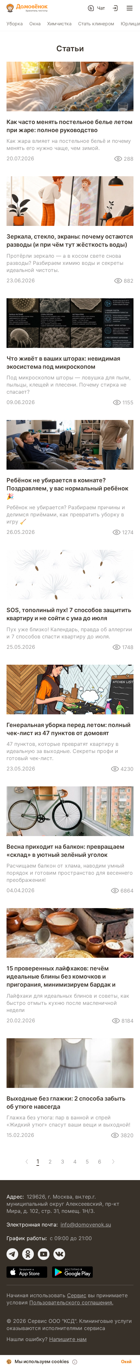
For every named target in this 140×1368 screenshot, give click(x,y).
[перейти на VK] (59, 1254)
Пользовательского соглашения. (71, 1302)
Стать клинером (96, 23)
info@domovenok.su (86, 1224)
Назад (25, 1161)
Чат (101, 8)
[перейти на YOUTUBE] (43, 1254)
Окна (35, 23)
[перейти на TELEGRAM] (12, 1254)
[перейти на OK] (28, 1254)
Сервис (76, 1295)
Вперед (112, 1161)
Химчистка (59, 23)
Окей (126, 1361)
